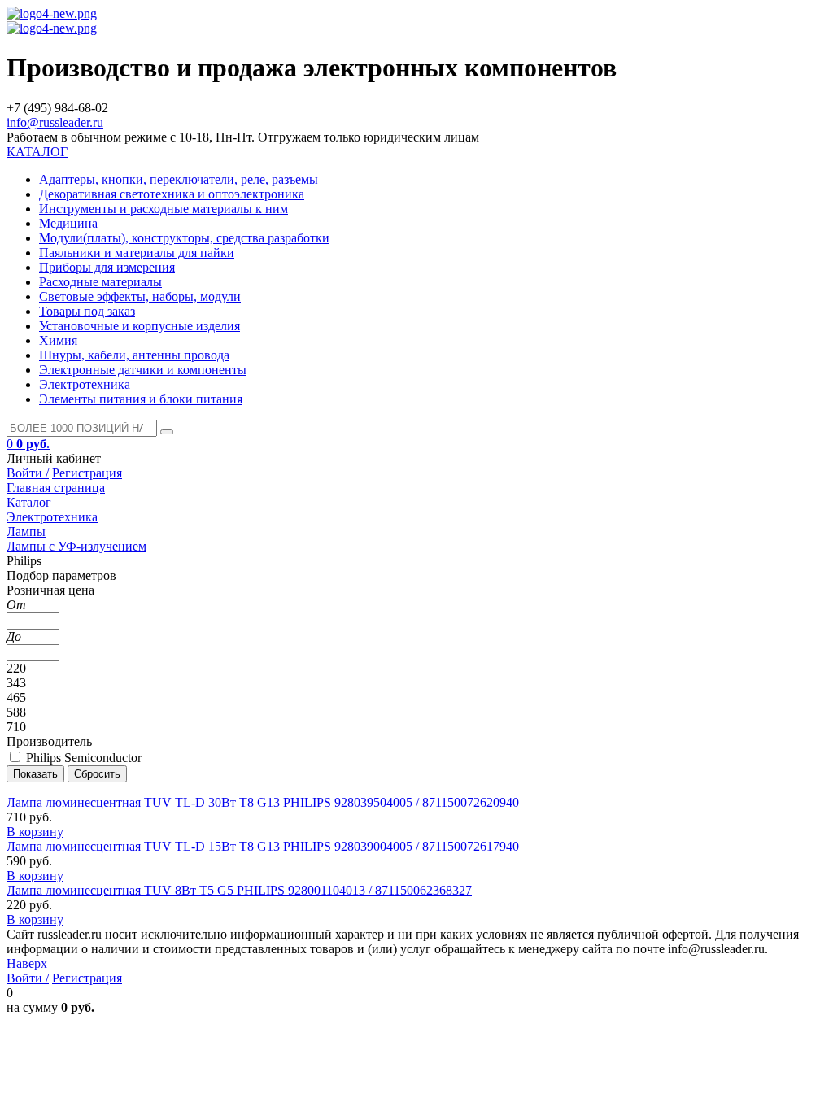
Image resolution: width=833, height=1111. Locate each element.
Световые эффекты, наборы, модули (140, 296)
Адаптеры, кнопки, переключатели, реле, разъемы (178, 179)
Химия (58, 340)
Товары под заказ (87, 311)
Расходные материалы (100, 282)
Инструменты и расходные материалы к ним (163, 209)
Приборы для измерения (107, 267)
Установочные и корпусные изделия (139, 326)
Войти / (28, 473)
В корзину (35, 832)
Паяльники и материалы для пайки (136, 252)
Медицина (68, 223)
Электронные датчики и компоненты (142, 370)
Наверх (27, 963)
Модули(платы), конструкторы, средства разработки (184, 238)
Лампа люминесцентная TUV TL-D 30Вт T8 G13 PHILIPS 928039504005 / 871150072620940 (263, 802)
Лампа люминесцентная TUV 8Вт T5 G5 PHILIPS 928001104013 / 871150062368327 (239, 890)
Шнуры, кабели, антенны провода (134, 355)
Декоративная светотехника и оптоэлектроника (171, 194)
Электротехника (84, 384)
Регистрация (87, 473)
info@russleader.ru (55, 122)
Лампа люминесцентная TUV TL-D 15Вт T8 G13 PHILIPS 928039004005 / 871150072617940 (263, 846)
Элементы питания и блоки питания (140, 399)
